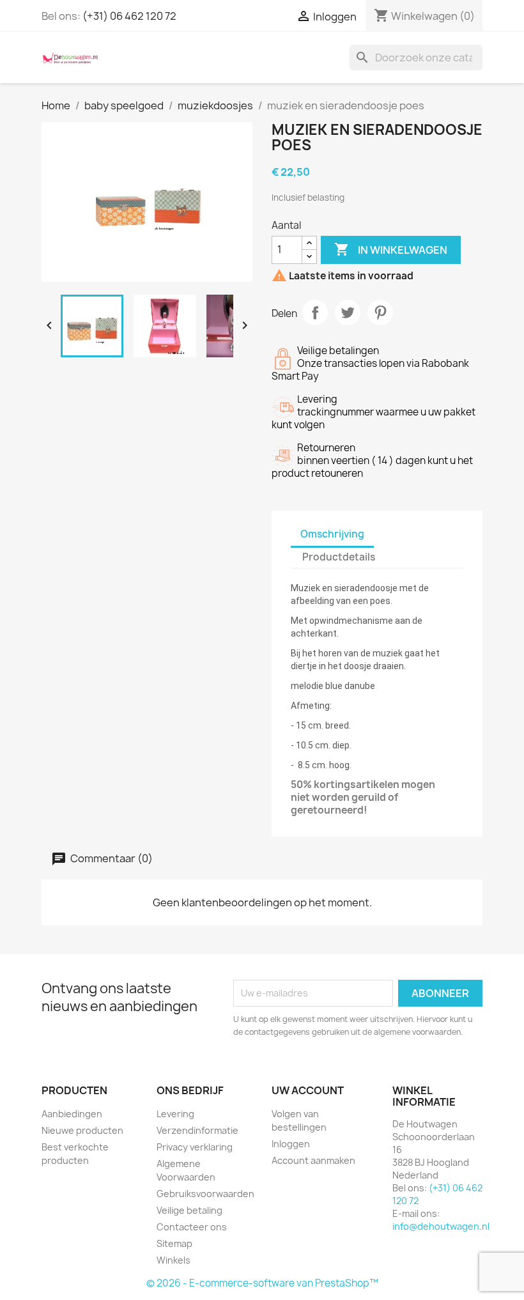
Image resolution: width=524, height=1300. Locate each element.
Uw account (308, 1090)
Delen (315, 312)
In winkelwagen (390, 249)
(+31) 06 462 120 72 (129, 16)
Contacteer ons (192, 1227)
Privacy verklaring (195, 1147)
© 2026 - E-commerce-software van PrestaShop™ (262, 1283)
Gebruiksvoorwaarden (205, 1194)
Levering (175, 1114)
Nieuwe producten (82, 1130)
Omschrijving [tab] (332, 534)
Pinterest (380, 312)
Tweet (347, 312)
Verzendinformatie (197, 1130)
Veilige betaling (189, 1210)
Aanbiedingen (72, 1114)
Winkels (173, 1260)
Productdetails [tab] (338, 557)
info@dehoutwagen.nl (440, 1226)
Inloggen (291, 1144)
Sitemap (174, 1243)
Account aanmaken (313, 1160)
